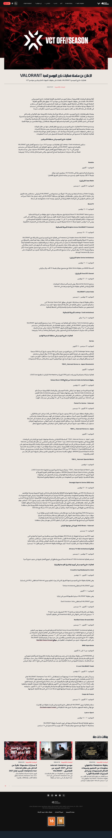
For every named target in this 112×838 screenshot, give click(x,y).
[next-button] (5, 786)
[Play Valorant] (98, 3)
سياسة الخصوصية (70, 812)
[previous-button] (9, 786)
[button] (60, 87)
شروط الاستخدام (59, 812)
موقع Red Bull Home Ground (47, 640)
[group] (56, 761)
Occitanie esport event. (48, 707)
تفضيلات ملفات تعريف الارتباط (45, 812)
